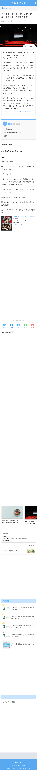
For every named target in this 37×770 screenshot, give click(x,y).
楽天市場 (21, 224)
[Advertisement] (18, 256)
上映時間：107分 (9, 129)
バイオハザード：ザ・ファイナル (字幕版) (24, 216)
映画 (11, 332)
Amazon (15, 224)
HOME (20, 762)
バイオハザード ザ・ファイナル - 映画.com (17, 111)
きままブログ (18, 2)
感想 (5, 136)
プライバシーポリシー (18, 765)
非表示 (17, 124)
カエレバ (20, 218)
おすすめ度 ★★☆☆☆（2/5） (13, 132)
